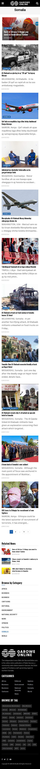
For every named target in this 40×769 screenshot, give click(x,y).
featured (6, 725)
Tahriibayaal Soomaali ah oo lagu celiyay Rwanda (19, 266)
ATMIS (34, 714)
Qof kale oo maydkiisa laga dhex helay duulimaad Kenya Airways (19, 122)
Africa (6, 308)
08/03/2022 (6, 478)
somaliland (21, 741)
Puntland (6, 737)
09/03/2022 (6, 89)
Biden (5, 717)
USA (34, 745)
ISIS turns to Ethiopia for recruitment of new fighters (18, 511)
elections (29, 717)
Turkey (5, 745)
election (20, 717)
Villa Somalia (7, 748)
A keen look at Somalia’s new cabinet (15, 464)
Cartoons (6, 602)
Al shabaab (7, 714)
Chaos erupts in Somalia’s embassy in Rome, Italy (25, 560)
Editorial (6, 606)
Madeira (23, 729)
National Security (10, 360)
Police (26, 733)
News (4, 619)
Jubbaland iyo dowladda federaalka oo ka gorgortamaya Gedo (16, 171)
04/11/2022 (16, 564)
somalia (11, 741)
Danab (12, 717)
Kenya (15, 729)
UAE (11, 745)
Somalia (8, 28)
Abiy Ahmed (27, 706)
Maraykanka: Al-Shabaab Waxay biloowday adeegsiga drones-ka (16, 219)
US (29, 745)
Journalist (6, 729)
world (23, 748)
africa (5, 710)
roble (14, 737)
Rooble (21, 737)
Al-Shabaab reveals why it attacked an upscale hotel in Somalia (18, 414)
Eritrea (5, 721)
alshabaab (17, 714)
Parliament (17, 733)
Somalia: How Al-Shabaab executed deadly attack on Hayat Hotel (19, 365)
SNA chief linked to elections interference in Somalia (22, 570)
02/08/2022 (16, 574)
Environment (7, 610)
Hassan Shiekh (25, 725)
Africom (12, 710)
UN (24, 745)
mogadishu (32, 729)
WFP (16, 748)
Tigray (30, 741)
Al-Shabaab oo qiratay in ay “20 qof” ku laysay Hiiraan (18, 74)
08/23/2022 (6, 380)
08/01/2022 (6, 526)
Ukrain (18, 745)
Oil (10, 733)
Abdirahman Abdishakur (11, 706)
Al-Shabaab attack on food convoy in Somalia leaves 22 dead (18, 314)
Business (5, 593)
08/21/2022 (6, 432)
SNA (4, 741)
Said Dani (29, 737)
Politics (5, 627)
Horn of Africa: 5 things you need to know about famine (16, 33)
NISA (4, 733)
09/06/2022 (8, 38)
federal (14, 725)
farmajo (33, 721)
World (4, 636)
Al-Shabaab (22, 710)
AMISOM (27, 714)
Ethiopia (13, 721)
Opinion (5, 623)
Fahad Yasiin (23, 721)
